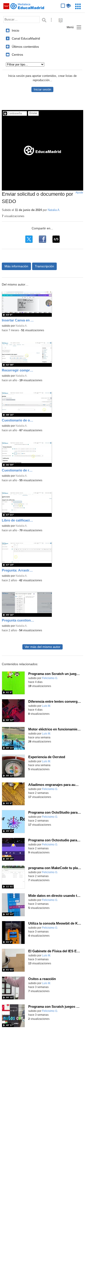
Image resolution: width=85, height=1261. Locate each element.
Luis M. (46, 705)
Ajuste (79, 192)
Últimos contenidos (25, 46)
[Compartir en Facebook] (42, 239)
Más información (16, 266)
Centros (17, 54)
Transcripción (44, 266)
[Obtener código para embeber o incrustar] (56, 239)
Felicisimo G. (50, 678)
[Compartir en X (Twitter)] (29, 239)
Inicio (15, 30)
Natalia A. (54, 210)
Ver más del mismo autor (42, 647)
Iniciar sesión (42, 89)
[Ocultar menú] (74, 27)
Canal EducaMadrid (26, 38)
